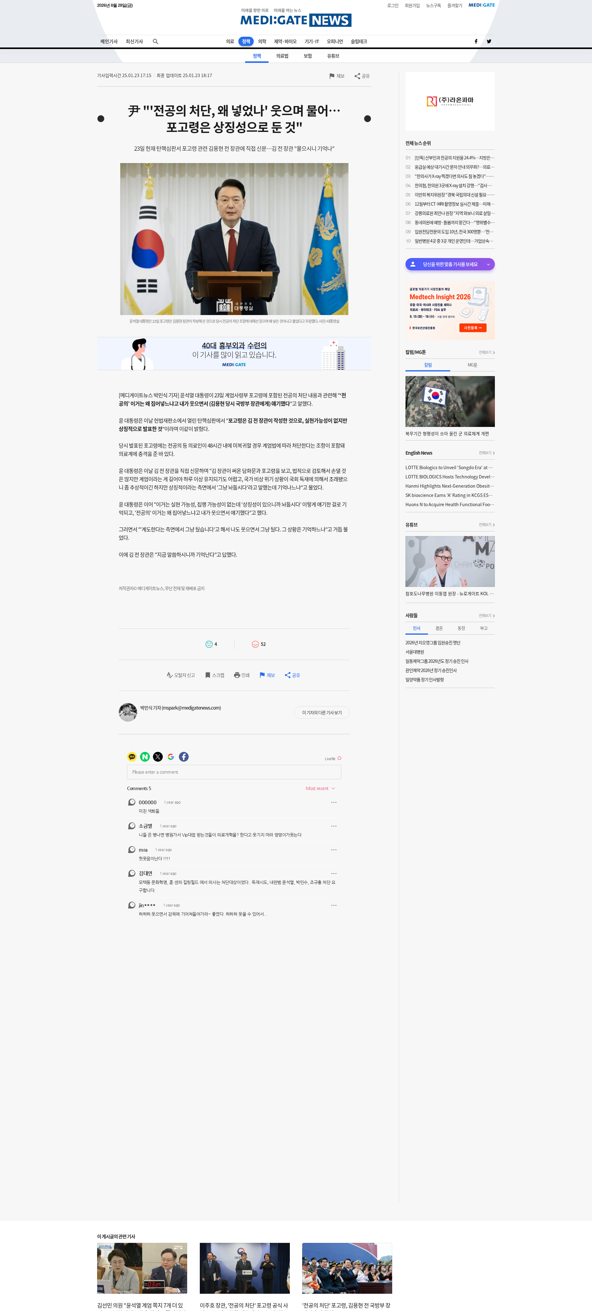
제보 (340, 75)
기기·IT (312, 41)
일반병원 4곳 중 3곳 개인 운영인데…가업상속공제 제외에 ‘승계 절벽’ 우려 (455, 241)
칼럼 (428, 365)
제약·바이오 (285, 41)
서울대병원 (414, 652)
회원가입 (412, 5)
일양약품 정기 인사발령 (424, 679)
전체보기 (485, 352)
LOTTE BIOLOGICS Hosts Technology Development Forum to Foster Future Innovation (450, 476)
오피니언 (335, 41)
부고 (483, 628)
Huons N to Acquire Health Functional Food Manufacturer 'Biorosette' (450, 504)
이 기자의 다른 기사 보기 (322, 712)
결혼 (439, 628)
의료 (230, 41)
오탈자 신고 (184, 675)
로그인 (392, 5)
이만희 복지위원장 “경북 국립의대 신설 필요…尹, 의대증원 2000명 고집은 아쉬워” (455, 194)
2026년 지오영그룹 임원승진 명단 (432, 642)
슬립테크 (359, 41)
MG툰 (472, 365)
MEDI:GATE (482, 5)
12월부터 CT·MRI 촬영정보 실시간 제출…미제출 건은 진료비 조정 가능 (455, 204)
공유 (366, 75)
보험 (308, 55)
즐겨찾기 (454, 5)
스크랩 (218, 675)
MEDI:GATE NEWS (296, 17)
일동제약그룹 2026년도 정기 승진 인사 (436, 661)
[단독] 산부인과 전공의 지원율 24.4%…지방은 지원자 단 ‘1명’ (455, 157)
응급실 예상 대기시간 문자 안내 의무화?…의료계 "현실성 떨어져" (455, 167)
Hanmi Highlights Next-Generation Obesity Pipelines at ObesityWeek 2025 (450, 486)
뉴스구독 (433, 5)
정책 (246, 41)
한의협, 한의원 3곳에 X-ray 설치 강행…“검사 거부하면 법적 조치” (455, 185)
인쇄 (245, 675)
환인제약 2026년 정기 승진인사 (431, 670)
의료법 (282, 55)
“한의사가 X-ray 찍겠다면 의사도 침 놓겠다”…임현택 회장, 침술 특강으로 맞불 (455, 176)
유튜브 (333, 55)
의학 (262, 41)
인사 (416, 628)
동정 (461, 628)
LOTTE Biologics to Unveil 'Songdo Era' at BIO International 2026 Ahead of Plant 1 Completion (450, 467)
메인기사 (109, 41)
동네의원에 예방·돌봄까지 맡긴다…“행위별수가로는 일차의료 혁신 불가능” (455, 222)
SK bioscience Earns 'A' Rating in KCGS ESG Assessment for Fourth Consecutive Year (450, 495)
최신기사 (134, 41)
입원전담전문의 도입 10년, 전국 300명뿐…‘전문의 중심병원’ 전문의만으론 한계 (455, 231)
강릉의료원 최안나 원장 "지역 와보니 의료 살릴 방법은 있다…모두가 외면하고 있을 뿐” (455, 213)
